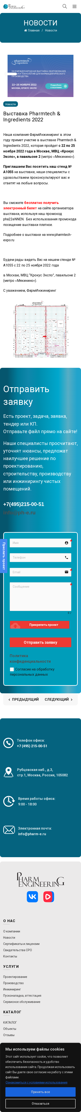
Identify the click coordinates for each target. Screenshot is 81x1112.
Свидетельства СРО (17, 950)
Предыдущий (25, 699)
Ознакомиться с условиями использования (36, 1082)
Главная (34, 30)
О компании (11, 931)
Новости (51, 30)
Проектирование (15, 977)
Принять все (40, 1092)
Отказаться (40, 1103)
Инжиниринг (12, 989)
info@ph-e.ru (19, 512)
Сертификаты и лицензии (21, 944)
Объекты (9, 1029)
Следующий (57, 699)
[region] (40, 1077)
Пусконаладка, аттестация (22, 995)
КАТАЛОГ (10, 1022)
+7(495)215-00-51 (23, 504)
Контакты (10, 956)
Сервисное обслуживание (21, 1002)
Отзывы (8, 1035)
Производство (13, 983)
